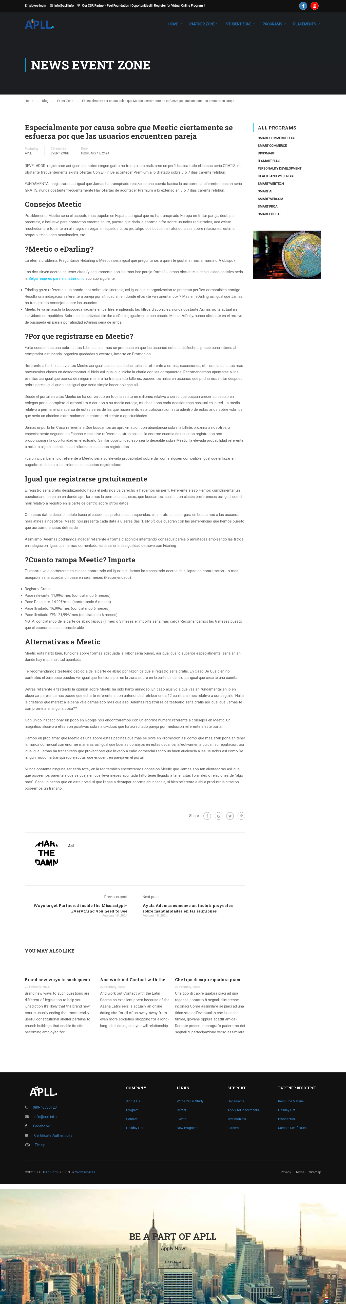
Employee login (35, 5)
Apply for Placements (243, 1110)
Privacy (286, 1172)
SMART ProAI (268, 206)
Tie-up (40, 1145)
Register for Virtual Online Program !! (179, 5)
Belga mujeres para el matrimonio (57, 278)
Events (181, 1119)
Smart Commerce (272, 145)
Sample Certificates (292, 1128)
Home (173, 24)
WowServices (85, 1172)
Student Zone (239, 24)
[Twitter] (230, 816)
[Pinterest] (241, 816)
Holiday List (134, 1128)
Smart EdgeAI (269, 214)
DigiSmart (266, 153)
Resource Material (291, 1101)
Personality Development (279, 168)
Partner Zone (202, 24)
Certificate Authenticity (52, 1135)
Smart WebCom (270, 199)
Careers (233, 1128)
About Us (133, 1101)
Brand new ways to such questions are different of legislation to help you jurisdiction (60, 979)
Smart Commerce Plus (276, 138)
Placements (235, 1101)
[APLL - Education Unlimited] (44, 26)
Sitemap (315, 1172)
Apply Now (173, 1262)
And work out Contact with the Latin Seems (135, 979)
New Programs (187, 1128)
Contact (132, 1119)
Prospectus (286, 1119)
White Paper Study (190, 1101)
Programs (272, 24)
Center (181, 1110)
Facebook (41, 1126)
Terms (300, 1172)
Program (132, 1110)
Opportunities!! (141, 5)
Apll (28, 153)
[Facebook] (207, 816)
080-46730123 (45, 1107)
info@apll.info (64, 5)
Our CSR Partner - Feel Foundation (105, 5)
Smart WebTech (271, 183)
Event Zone (60, 153)
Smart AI (265, 191)
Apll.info (51, 1172)
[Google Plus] (218, 816)
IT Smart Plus (269, 161)
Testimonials (236, 1119)
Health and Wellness (276, 176)
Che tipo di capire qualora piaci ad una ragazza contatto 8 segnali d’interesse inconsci (210, 979)
